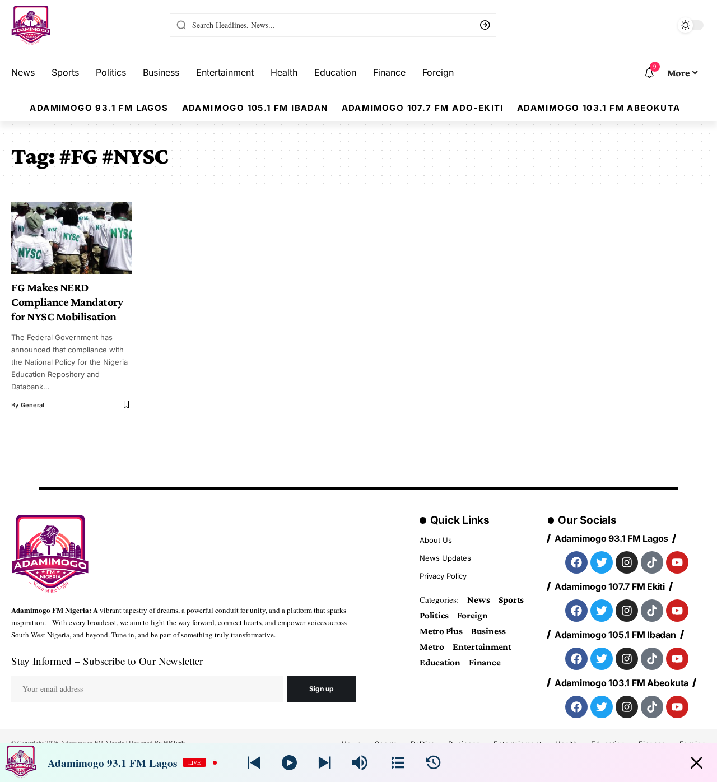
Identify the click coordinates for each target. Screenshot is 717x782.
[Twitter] (601, 562)
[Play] (289, 762)
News (478, 599)
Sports (511, 599)
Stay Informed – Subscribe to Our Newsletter (107, 661)
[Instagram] (627, 562)
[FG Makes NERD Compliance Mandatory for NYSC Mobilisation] (71, 238)
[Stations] (398, 762)
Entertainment (482, 646)
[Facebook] (576, 562)
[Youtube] (677, 562)
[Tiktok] (652, 562)
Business (488, 631)
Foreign (472, 615)
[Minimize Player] (696, 762)
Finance (484, 662)
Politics (434, 615)
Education (440, 662)
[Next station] (254, 762)
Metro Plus (441, 631)
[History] (433, 762)
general (32, 405)
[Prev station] (324, 762)
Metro (432, 646)
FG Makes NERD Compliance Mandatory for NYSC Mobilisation (67, 302)
